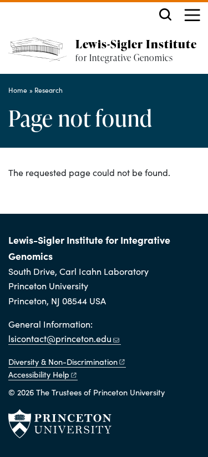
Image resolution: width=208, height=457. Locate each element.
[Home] (41, 56)
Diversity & (63, 361)
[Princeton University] (59, 423)
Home (17, 90)
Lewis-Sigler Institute (136, 44)
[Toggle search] (165, 14)
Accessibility (38, 374)
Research (48, 90)
